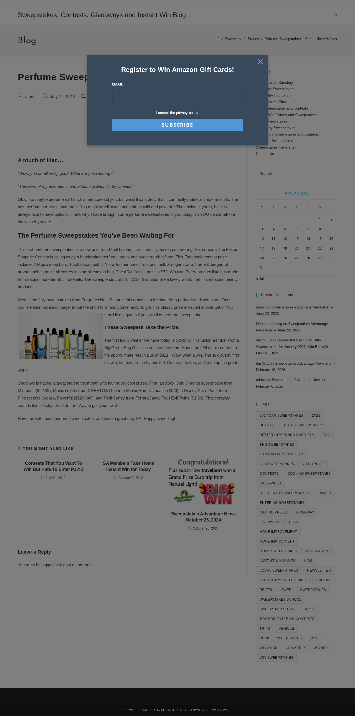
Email (117, 84)
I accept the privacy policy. (177, 113)
